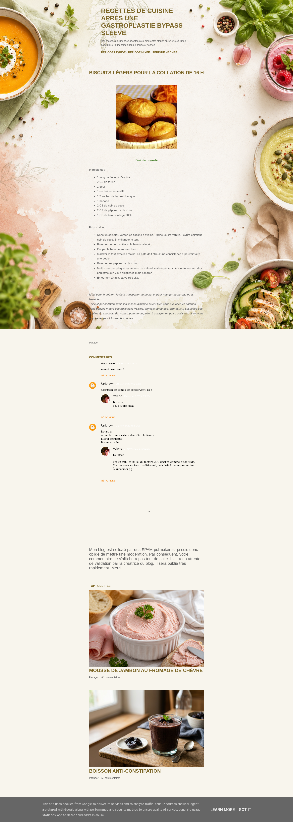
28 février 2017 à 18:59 (128, 383)
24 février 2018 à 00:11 (128, 425)
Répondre (108, 375)
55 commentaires (110, 778)
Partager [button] (93, 342)
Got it (245, 809)
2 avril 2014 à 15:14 (126, 363)
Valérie (117, 396)
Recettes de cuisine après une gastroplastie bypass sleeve (142, 21)
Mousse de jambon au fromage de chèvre (146, 670)
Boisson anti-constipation (125, 771)
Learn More (222, 809)
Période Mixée (139, 52)
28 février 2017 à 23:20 (137, 396)
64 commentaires (110, 677)
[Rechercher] (201, 11)
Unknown (107, 384)
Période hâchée (164, 52)
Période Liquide (113, 52)
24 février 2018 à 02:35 (137, 448)
